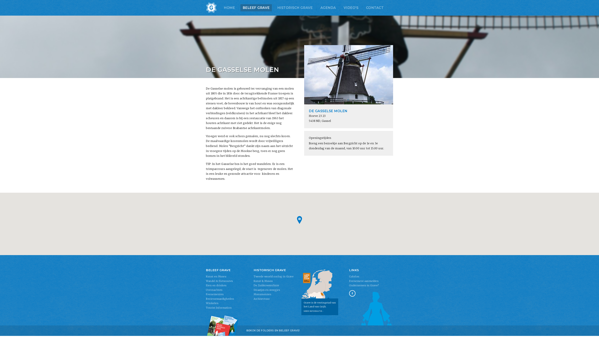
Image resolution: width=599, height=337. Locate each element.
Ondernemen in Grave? (364, 285)
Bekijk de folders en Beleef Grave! (273, 330)
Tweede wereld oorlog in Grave (274, 276)
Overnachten (214, 289)
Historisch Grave (295, 8)
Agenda (328, 8)
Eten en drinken (216, 285)
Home (229, 8)
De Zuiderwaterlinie (266, 285)
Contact (375, 8)
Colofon (354, 276)
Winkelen (212, 303)
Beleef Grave (256, 8)
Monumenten (262, 294)
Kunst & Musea (263, 281)
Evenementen (215, 294)
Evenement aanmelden (364, 281)
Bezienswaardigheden (220, 298)
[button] (299, 220)
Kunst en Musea (216, 276)
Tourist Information (219, 307)
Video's (351, 8)
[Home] (211, 7)
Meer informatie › (313, 311)
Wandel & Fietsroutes (219, 281)
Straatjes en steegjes (267, 289)
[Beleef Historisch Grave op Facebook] (352, 293)
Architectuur (262, 298)
